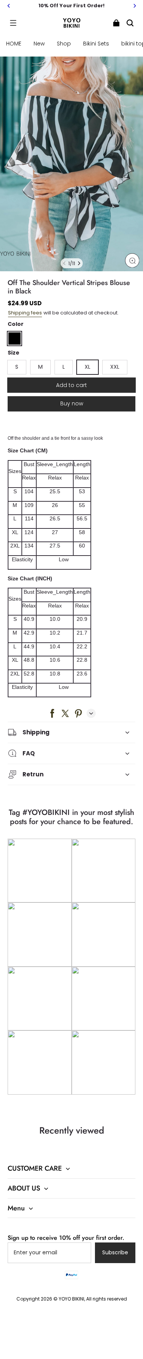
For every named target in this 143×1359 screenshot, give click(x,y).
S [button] (16, 367)
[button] (13, 23)
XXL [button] (114, 367)
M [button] (40, 367)
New (39, 43)
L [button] (64, 367)
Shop (64, 43)
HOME (13, 43)
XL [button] (87, 367)
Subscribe (115, 1252)
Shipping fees (25, 312)
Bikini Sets (96, 43)
